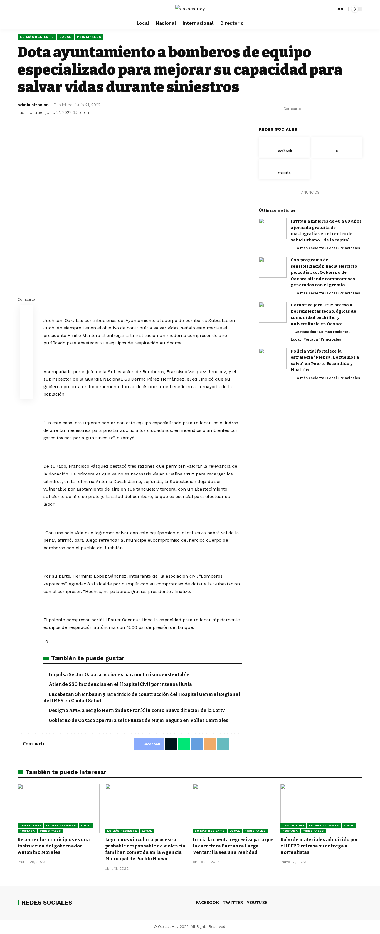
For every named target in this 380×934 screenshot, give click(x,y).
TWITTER (233, 902)
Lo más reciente (37, 37)
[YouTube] (34, 9)
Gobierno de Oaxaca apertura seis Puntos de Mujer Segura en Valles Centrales (138, 720)
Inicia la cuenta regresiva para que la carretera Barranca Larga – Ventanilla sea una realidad (233, 846)
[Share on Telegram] (333, 108)
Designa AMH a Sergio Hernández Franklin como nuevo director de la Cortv (137, 710)
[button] (331, 9)
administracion (33, 104)
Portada (310, 339)
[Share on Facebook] (307, 108)
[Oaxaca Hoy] (190, 9)
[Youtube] (284, 169)
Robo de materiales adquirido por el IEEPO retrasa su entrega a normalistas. (319, 846)
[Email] (341, 108)
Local (65, 37)
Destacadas (305, 332)
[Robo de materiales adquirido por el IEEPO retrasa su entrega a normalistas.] (321, 808)
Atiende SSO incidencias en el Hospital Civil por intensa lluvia (120, 684)
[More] (358, 108)
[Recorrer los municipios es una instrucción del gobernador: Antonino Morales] (59, 808)
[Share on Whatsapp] (324, 108)
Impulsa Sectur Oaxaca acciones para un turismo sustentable (119, 674)
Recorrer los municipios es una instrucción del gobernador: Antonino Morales (54, 846)
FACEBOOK (207, 902)
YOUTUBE (256, 902)
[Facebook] (22, 9)
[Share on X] (315, 108)
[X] (28, 9)
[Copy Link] (350, 108)
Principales (89, 37)
